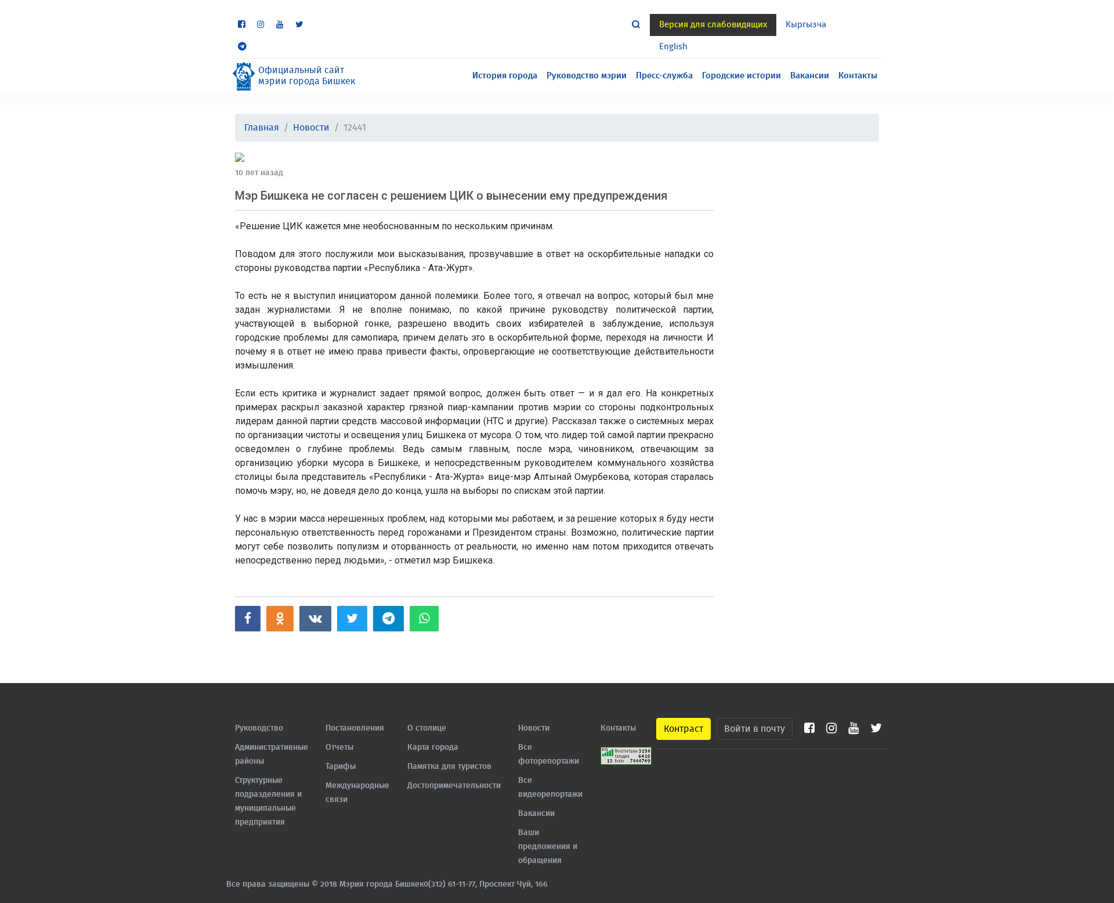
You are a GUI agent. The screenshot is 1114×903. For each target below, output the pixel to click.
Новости (311, 127)
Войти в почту (754, 729)
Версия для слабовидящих (713, 24)
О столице (426, 728)
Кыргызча (806, 24)
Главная (261, 127)
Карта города (432, 747)
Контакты (857, 75)
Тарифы (340, 767)
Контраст (683, 729)
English (673, 46)
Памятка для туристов (449, 767)
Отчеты (339, 747)
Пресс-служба (664, 75)
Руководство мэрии (587, 75)
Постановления (354, 728)
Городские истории (741, 75)
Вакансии (809, 75)
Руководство (259, 728)
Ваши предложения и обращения (547, 847)
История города (504, 75)
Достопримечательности (454, 786)
